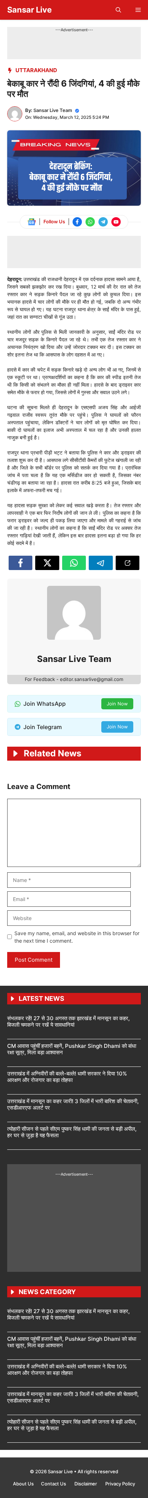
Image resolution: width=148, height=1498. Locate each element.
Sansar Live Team (52, 110)
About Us (23, 1484)
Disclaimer (86, 1484)
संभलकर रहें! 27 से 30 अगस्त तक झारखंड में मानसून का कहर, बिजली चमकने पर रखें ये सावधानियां (68, 1021)
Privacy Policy (120, 1484)
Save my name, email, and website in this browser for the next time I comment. (76, 937)
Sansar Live (29, 9)
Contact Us (54, 1484)
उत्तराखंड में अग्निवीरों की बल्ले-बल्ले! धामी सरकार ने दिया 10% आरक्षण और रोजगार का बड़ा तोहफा (67, 1076)
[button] (118, 10)
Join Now (117, 703)
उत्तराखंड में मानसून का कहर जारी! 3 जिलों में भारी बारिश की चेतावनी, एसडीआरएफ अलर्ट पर (73, 1104)
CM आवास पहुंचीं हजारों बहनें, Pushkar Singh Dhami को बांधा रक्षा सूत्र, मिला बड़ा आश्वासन (71, 1049)
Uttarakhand (36, 70)
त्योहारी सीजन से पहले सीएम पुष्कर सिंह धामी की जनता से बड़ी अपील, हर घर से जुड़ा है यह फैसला (72, 1132)
